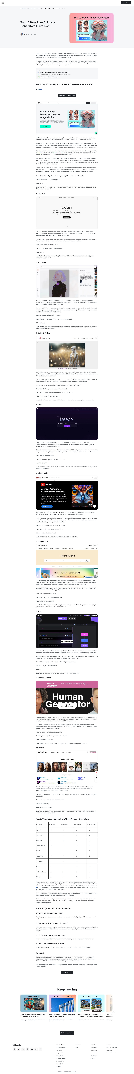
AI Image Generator (61, 1058)
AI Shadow (39, 887)
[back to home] (2, 2)
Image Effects (59, 1063)
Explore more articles (67, 1032)
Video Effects (59, 1055)
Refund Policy (93, 1053)
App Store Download (112, 1047)
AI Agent (58, 1066)
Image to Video (60, 1053)
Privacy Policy (93, 1047)
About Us (92, 1058)
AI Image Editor (60, 1061)
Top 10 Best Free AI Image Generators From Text (51, 8)
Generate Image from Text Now (67, 95)
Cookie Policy (93, 1055)
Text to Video (59, 1050)
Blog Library (23, 8)
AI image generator (58, 152)
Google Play (110, 1050)
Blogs (77, 1047)
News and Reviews (32, 8)
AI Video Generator (61, 1047)
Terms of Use (93, 1050)
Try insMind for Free (67, 972)
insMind (40, 89)
